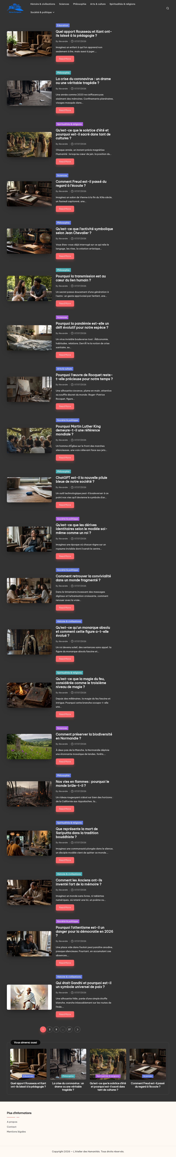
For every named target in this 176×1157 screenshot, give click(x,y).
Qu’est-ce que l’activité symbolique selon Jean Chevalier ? (84, 231)
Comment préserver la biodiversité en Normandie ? (84, 736)
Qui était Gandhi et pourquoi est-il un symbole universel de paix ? (83, 985)
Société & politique (67, 420)
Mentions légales (16, 1131)
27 (69, 1029)
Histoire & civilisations (69, 621)
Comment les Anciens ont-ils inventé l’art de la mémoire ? (79, 882)
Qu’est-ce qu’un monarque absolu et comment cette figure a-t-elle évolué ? (83, 631)
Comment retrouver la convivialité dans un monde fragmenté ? (83, 578)
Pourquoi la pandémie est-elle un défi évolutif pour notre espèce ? (82, 325)
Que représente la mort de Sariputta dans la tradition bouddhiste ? (77, 833)
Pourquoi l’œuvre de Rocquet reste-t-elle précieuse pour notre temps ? (84, 377)
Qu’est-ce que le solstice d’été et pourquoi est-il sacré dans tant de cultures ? (83, 134)
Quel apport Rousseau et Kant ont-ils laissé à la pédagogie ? (84, 33)
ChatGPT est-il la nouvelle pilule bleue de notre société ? (81, 479)
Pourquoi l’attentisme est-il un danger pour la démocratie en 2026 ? (84, 931)
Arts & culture (64, 368)
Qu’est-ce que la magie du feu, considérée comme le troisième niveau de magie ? (81, 683)
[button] (77, 1029)
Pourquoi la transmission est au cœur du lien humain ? (81, 278)
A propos (12, 1121)
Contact (11, 1126)
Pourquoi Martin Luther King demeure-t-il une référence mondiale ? (78, 430)
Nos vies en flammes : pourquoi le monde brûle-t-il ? (82, 783)
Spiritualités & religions (69, 124)
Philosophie (63, 72)
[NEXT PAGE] (77, 1029)
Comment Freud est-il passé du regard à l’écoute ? (81, 183)
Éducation (62, 25)
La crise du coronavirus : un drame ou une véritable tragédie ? (83, 81)
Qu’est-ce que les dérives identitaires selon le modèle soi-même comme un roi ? (81, 529)
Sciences (62, 175)
